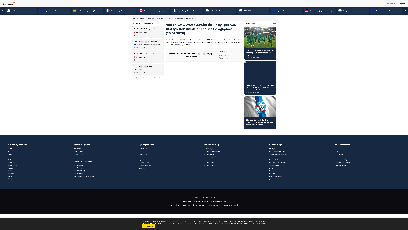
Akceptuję (149, 226)
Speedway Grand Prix (342, 162)
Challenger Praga (141, 32)
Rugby (10, 168)
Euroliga (272, 171)
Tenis (10, 176)
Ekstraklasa (77, 149)
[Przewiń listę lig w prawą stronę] (405, 11)
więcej (274, 23)
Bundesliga (143, 154)
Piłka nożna (12, 162)
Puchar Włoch (209, 162)
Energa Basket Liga (276, 176)
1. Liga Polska (78, 151)
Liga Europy (77, 168)
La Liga (141, 151)
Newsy (402, 3)
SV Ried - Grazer (143, 66)
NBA (271, 168)
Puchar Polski (78, 157)
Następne (155, 78)
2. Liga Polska (78, 154)
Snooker (11, 173)
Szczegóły (235, 205)
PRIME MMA (339, 157)
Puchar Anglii (208, 149)
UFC (336, 149)
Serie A (141, 157)
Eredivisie (142, 168)
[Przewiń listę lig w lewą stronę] (2, 11)
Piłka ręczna (12, 165)
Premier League (144, 149)
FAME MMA (339, 154)
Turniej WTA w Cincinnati (144, 54)
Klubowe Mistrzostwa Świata (83, 176)
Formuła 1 (11, 151)
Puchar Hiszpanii (210, 157)
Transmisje (390, 3)
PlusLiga (224, 51)
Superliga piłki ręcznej (277, 165)
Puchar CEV (273, 160)
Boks (10, 149)
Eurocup (272, 173)
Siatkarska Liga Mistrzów (278, 154)
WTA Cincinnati (140, 57)
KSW (336, 151)
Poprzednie (140, 78)
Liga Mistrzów (78, 165)
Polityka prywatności (219, 201)
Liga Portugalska (145, 165)
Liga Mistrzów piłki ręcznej (278, 162)
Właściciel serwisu (203, 201)
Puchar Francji (209, 154)
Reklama (191, 201)
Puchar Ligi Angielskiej (212, 151)
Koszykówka (12, 157)
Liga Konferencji (79, 171)
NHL (270, 179)
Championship (144, 162)
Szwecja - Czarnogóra (145, 41)
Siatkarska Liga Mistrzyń (278, 157)
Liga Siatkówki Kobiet (277, 151)
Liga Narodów (78, 173)
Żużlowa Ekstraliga (341, 160)
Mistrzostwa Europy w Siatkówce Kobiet (148, 44)
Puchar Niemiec (209, 160)
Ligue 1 (141, 160)
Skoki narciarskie (341, 165)
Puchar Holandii (209, 165)
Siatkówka (224, 55)
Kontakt (184, 201)
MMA (10, 160)
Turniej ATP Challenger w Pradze (146, 29)
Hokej (10, 154)
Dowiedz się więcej (258, 223)
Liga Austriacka (140, 69)
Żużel (10, 179)
